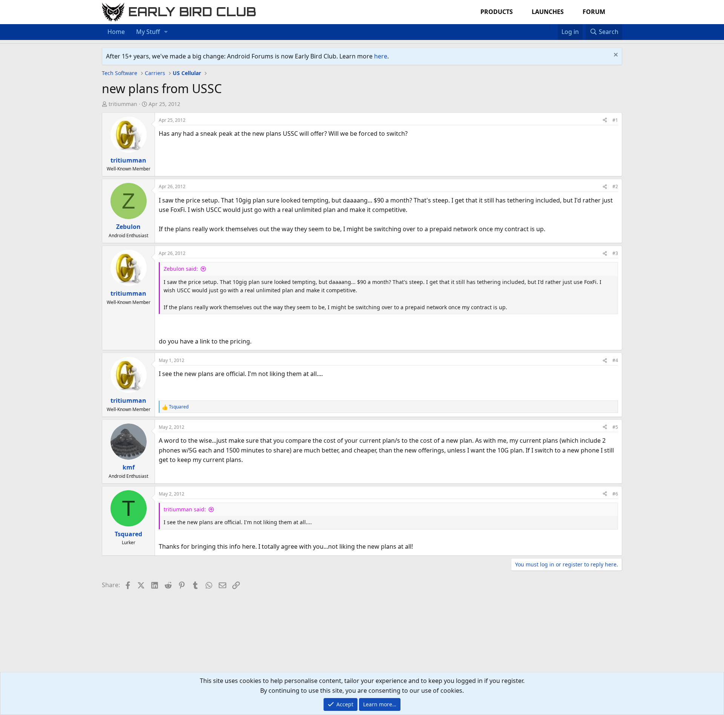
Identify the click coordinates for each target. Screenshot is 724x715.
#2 (615, 186)
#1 (615, 120)
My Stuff (148, 32)
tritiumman (123, 103)
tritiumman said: (185, 509)
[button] (166, 32)
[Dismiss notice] (615, 56)
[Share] (605, 120)
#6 (615, 494)
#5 (615, 427)
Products (496, 12)
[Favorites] (554, 27)
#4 (615, 360)
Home (116, 32)
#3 (615, 253)
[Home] (546, 27)
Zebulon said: (181, 268)
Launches (548, 12)
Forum (594, 12)
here (380, 56)
